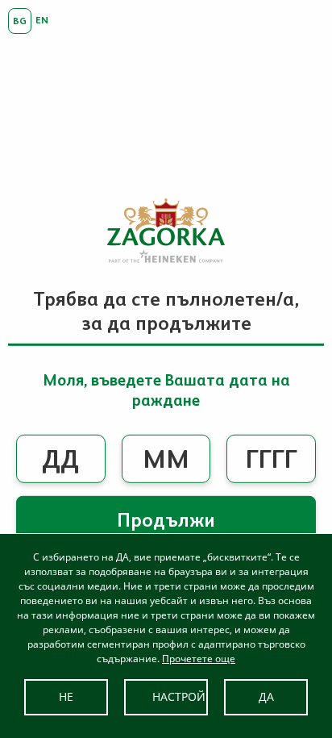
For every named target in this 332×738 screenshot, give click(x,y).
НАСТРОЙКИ (180, 697)
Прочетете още (198, 658)
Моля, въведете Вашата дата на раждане (166, 390)
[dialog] (166, 635)
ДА (266, 697)
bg (20, 21)
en (41, 20)
